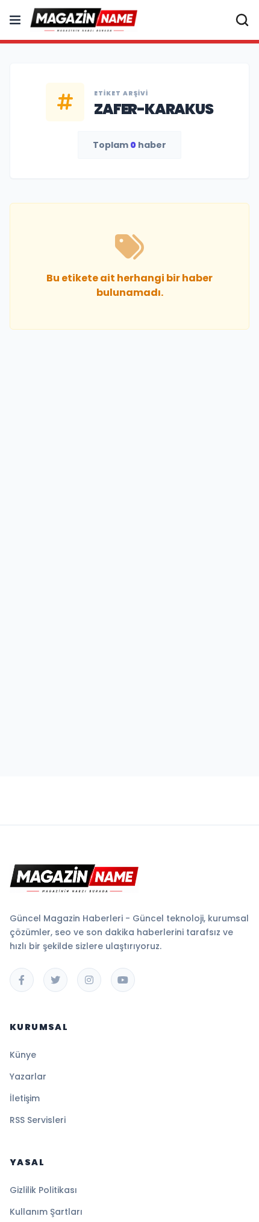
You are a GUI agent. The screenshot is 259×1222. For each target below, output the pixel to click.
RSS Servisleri (38, 1120)
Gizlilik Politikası (43, 1190)
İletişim (25, 1098)
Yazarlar (28, 1076)
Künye (23, 1055)
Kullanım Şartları (46, 1212)
